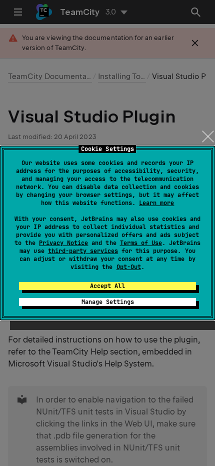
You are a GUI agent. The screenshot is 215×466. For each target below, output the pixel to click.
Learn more (156, 203)
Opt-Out (128, 267)
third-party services (83, 251)
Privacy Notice (63, 243)
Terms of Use (141, 243)
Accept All (107, 286)
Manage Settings (108, 302)
